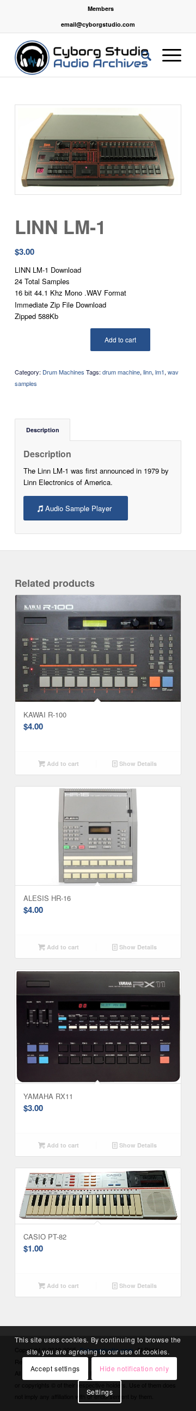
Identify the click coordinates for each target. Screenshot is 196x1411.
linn (147, 371)
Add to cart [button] (62, 763)
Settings (100, 1391)
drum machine (121, 371)
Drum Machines (63, 371)
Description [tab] (42, 430)
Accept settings (55, 1368)
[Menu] (166, 55)
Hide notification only (134, 1368)
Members (101, 8)
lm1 (159, 371)
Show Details (137, 763)
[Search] (140, 55)
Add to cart (120, 339)
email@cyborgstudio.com (98, 24)
